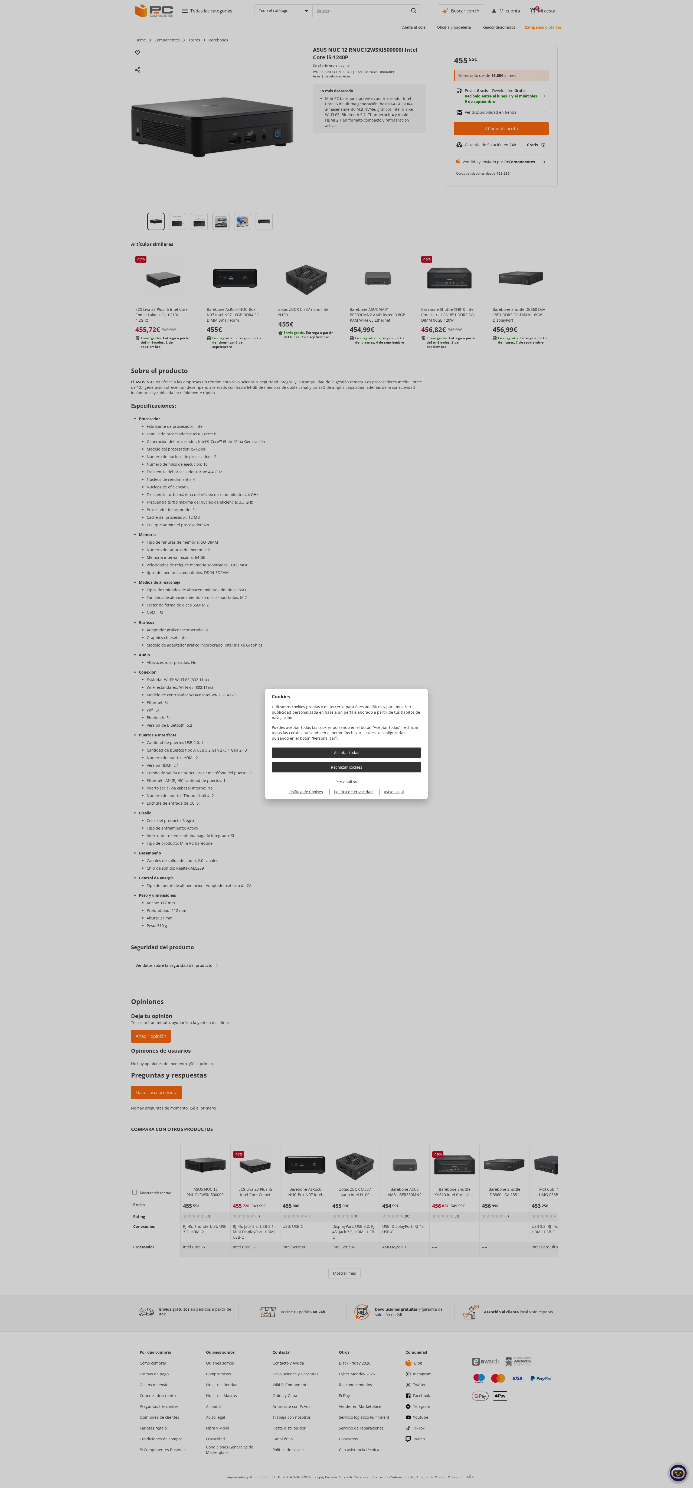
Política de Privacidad (353, 791)
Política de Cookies (306, 791)
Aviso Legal (394, 791)
